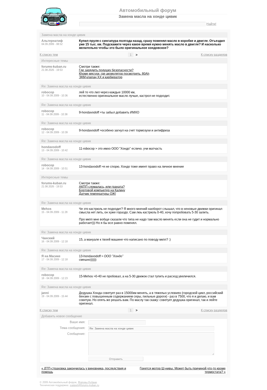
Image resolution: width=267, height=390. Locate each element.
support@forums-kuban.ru (84, 385)
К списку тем (49, 54)
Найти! (211, 24)
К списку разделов (214, 54)
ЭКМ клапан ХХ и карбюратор (100, 77)
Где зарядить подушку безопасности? (106, 70)
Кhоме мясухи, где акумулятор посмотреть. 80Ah (114, 73)
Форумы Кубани (87, 382)
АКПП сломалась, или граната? (102, 186)
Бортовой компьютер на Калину (102, 190)
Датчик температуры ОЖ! (97, 193)
